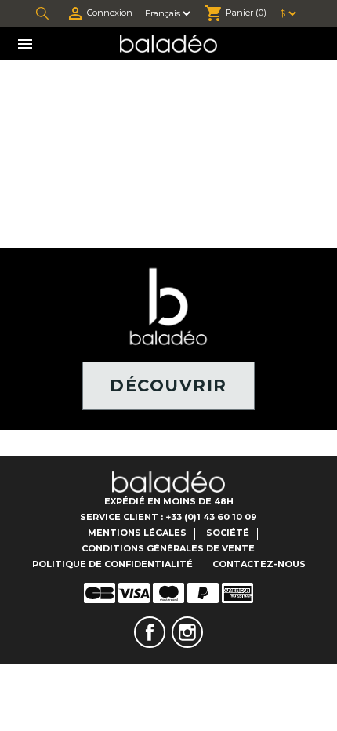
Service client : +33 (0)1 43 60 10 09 (168, 516)
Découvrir (168, 385)
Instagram (187, 632)
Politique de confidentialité (112, 563)
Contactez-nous (259, 563)
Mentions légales (137, 532)
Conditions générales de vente (168, 548)
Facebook (150, 632)
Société (227, 532)
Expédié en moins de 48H (169, 501)
